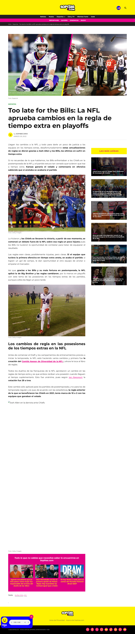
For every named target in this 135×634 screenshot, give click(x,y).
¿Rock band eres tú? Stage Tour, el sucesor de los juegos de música (108, 172)
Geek (93, 17)
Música (95, 233)
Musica (51, 17)
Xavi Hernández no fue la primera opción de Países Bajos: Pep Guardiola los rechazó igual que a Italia (109, 258)
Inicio (9, 24)
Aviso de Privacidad (57, 620)
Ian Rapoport (76, 377)
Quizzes (64, 20)
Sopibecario (22, 134)
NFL (25, 595)
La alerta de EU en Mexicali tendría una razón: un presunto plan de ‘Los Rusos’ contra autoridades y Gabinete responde (107, 193)
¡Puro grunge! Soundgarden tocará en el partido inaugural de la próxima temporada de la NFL (108, 236)
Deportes (60, 17)
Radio (83, 20)
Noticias (43, 17)
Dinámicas (74, 20)
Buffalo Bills (19, 595)
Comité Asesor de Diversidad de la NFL (42, 361)
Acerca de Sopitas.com (75, 620)
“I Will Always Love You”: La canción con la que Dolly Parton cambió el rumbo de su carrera (108, 280)
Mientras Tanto (82, 17)
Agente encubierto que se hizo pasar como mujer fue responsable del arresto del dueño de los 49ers (109, 215)
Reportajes (54, 20)
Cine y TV (71, 17)
